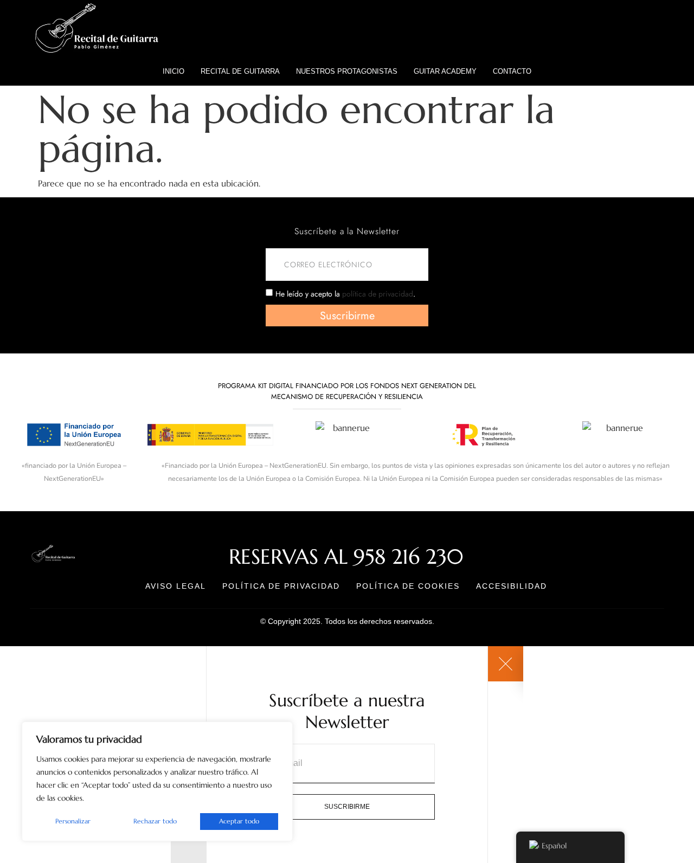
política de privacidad (377, 293)
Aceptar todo (239, 821)
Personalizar (73, 821)
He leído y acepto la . (345, 293)
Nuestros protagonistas (346, 71)
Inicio (173, 71)
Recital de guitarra (240, 71)
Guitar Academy (445, 71)
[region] (157, 781)
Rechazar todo (155, 821)
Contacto (512, 71)
